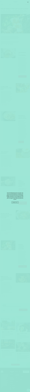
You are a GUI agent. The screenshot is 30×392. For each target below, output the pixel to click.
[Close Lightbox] (28, 2)
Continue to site (15, 202)
